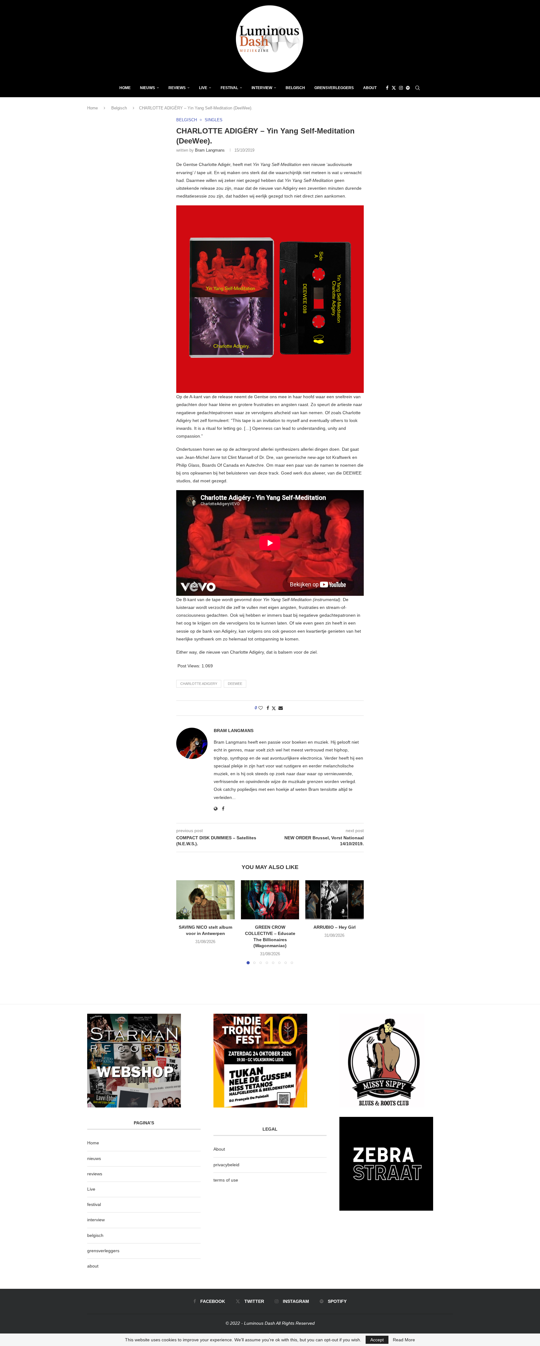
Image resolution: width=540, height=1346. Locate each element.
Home (125, 88)
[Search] (417, 88)
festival (94, 1204)
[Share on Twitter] (274, 708)
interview (96, 1219)
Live (203, 88)
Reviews (177, 88)
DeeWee (235, 684)
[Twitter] (394, 88)
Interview (262, 88)
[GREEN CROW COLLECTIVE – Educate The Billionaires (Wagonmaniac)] (270, 899)
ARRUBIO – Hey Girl (334, 927)
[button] (184, 922)
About (370, 88)
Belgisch (295, 88)
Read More (404, 1340)
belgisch (95, 1235)
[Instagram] (401, 88)
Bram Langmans (210, 150)
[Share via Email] (280, 708)
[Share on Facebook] (268, 708)
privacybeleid (226, 1164)
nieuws (147, 88)
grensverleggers (103, 1250)
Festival (229, 88)
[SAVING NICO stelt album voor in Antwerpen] (205, 899)
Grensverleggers (334, 88)
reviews (94, 1173)
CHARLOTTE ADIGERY (198, 684)
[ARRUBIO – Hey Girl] (334, 899)
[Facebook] (387, 88)
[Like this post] (260, 708)
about (92, 1265)
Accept (377, 1339)
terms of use (225, 1180)
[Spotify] (408, 88)
